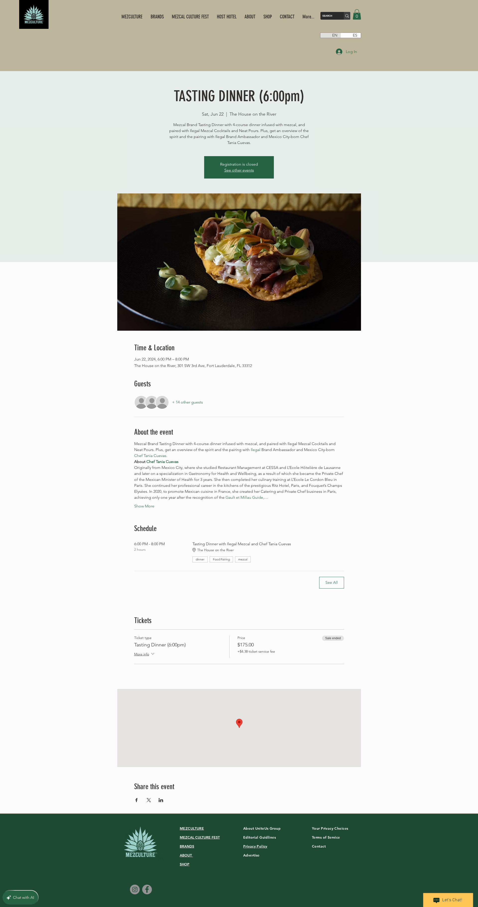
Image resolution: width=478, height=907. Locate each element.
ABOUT (186, 855)
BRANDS (187, 846)
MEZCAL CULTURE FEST (200, 837)
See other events (239, 170)
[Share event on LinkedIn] (161, 800)
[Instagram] (135, 889)
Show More (144, 506)
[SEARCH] (347, 16)
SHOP (184, 864)
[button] (357, 14)
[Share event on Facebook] (136, 800)
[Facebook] (147, 889)
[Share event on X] (148, 800)
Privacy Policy (255, 846)
